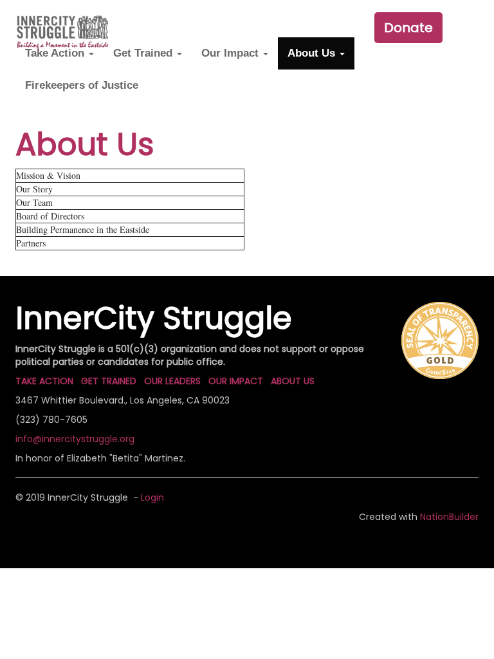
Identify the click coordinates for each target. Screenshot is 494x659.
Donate (408, 28)
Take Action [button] (56, 53)
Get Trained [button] (144, 53)
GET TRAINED (108, 381)
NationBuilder (449, 516)
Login (152, 497)
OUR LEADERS (172, 381)
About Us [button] (313, 53)
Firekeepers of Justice (81, 85)
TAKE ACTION (44, 381)
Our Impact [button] (231, 53)
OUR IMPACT (235, 381)
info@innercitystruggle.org (74, 438)
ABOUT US (293, 381)
